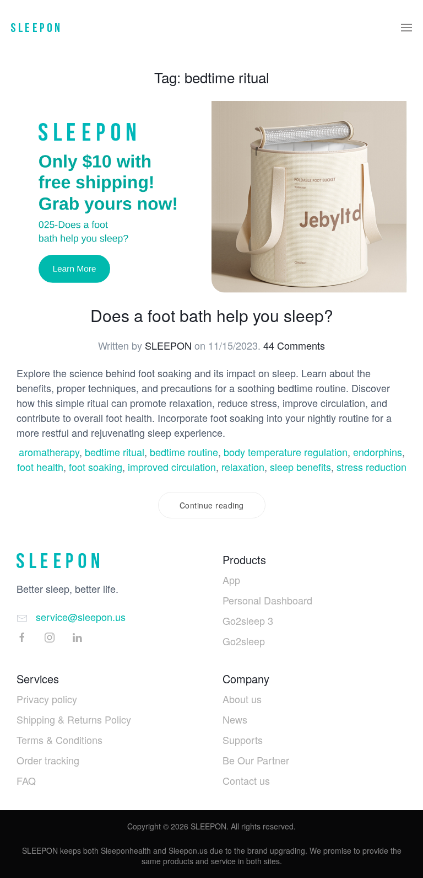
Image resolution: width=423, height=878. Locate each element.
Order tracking (48, 760)
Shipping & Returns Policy (74, 719)
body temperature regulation (286, 452)
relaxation (242, 466)
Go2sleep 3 (248, 620)
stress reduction (371, 466)
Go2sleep (244, 641)
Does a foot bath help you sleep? (211, 315)
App (231, 579)
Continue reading (212, 505)
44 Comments (294, 345)
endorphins (377, 452)
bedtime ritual (114, 452)
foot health (40, 466)
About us (242, 699)
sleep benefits (300, 466)
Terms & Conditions (59, 739)
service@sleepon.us (81, 616)
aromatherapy (49, 452)
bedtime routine (184, 452)
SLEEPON (168, 345)
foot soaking (95, 466)
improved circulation (172, 466)
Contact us (246, 780)
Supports (243, 739)
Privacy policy (47, 699)
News (235, 719)
